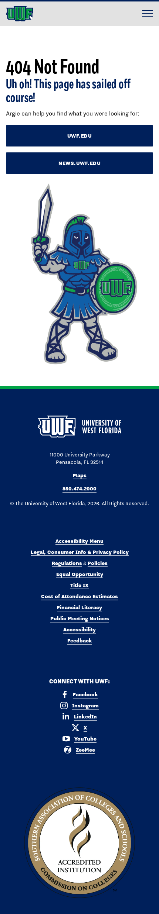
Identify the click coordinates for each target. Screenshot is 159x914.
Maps (80, 475)
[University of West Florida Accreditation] (79, 843)
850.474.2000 (79, 488)
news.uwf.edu (79, 163)
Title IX (79, 585)
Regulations (67, 563)
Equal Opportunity (79, 574)
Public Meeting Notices (79, 618)
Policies (98, 563)
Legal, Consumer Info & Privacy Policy (80, 552)
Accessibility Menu (79, 541)
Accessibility (79, 629)
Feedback (79, 640)
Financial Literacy (79, 607)
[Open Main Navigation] (147, 13)
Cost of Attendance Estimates (79, 596)
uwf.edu (79, 135)
